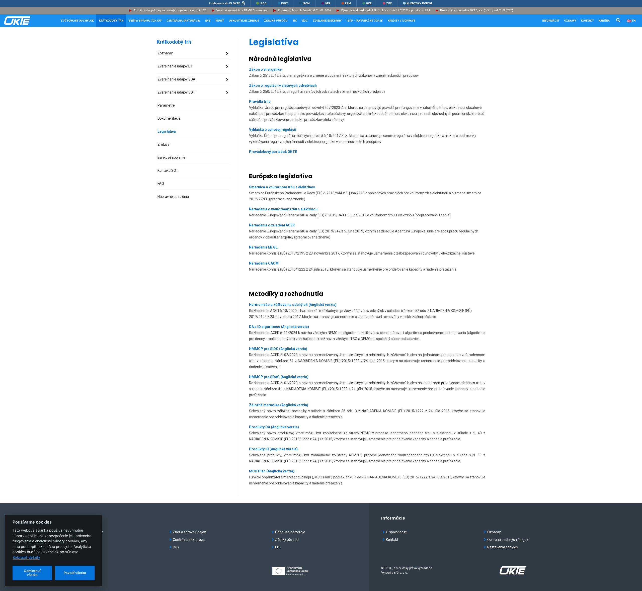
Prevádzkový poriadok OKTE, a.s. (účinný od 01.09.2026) (476, 10)
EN (633, 20)
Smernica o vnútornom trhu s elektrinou (282, 187)
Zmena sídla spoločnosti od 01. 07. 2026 (304, 10)
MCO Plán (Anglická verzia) (271, 471)
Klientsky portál (419, 3)
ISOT (284, 3)
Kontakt (587, 20)
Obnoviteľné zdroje (290, 532)
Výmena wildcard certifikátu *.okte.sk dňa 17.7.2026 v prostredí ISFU (385, 10)
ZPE (388, 3)
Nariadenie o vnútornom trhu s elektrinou (283, 209)
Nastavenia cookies (502, 547)
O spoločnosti (396, 532)
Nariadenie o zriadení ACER (272, 225)
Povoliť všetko (75, 573)
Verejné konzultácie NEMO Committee (242, 10)
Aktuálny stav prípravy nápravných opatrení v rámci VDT (170, 10)
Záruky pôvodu (287, 540)
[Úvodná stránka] (29, 20)
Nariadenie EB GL (263, 247)
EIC (295, 20)
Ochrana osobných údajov (507, 540)
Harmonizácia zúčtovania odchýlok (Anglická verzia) (293, 305)
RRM (347, 3)
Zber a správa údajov (189, 532)
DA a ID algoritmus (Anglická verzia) (279, 327)
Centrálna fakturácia (189, 540)
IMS (327, 3)
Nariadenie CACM (264, 263)
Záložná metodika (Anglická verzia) (278, 405)
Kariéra (604, 20)
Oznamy (570, 20)
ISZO (262, 3)
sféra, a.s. (401, 572)
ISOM (306, 3)
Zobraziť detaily (26, 557)
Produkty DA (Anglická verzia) (274, 427)
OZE (368, 3)
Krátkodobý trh (174, 42)
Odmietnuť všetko (32, 573)
